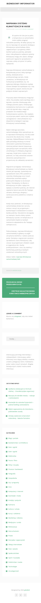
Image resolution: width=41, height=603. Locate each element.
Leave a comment (28, 29)
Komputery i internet (15, 491)
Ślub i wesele (13, 549)
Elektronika (12, 456)
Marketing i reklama (15, 518)
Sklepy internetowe (15, 545)
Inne (10, 487)
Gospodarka (12, 478)
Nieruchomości (13, 531)
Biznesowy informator (20, 3)
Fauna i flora (12, 460)
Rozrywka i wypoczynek (16, 540)
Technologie (12, 567)
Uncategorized (13, 571)
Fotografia (11, 474)
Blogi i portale (13, 438)
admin (17, 29)
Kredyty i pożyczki (14, 500)
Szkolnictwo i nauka (15, 562)
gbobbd (27, 590)
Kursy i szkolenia (14, 514)
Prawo (10, 536)
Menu (20, 10)
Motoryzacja (17, 270)
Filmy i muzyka (13, 465)
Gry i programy (13, 483)
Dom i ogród (12, 447)
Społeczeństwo (13, 553)
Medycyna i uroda (14, 522)
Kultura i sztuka (13, 509)
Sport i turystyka (14, 558)
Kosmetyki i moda (14, 496)
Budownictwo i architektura (18, 443)
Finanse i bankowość (15, 469)
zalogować (17, 316)
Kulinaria (11, 505)
